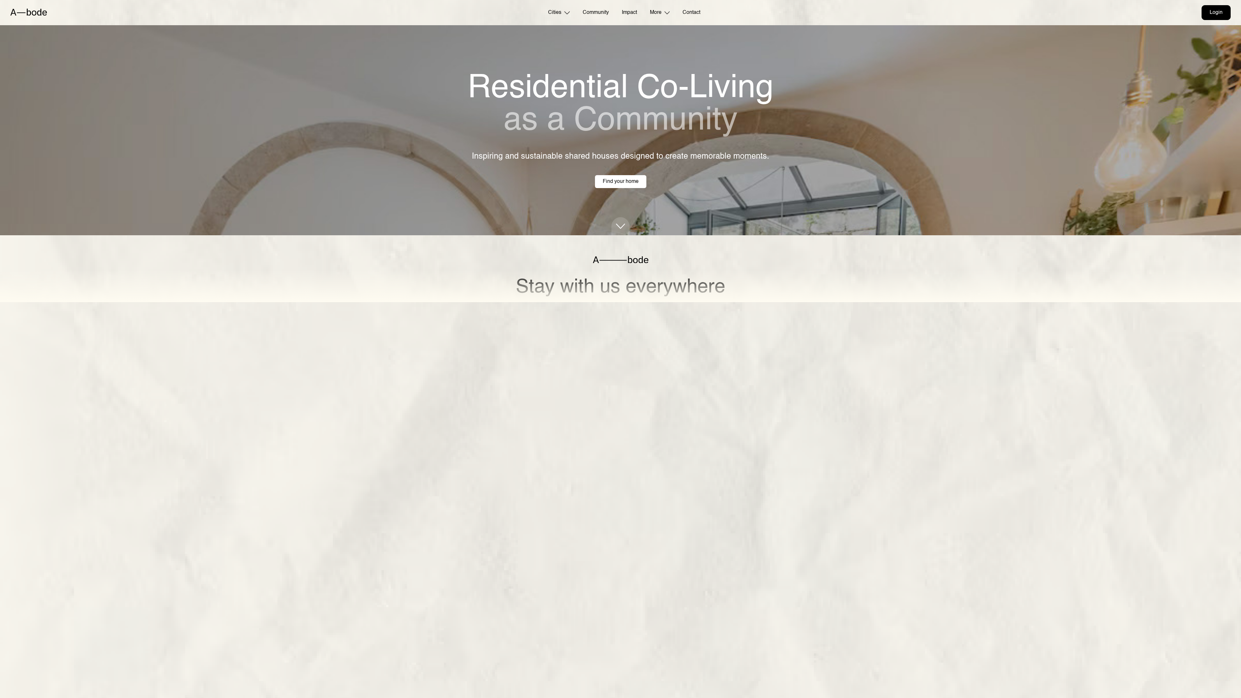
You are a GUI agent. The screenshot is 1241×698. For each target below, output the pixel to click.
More (656, 12)
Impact (629, 12)
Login (1216, 12)
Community (596, 12)
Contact (691, 12)
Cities (554, 12)
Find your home (621, 181)
